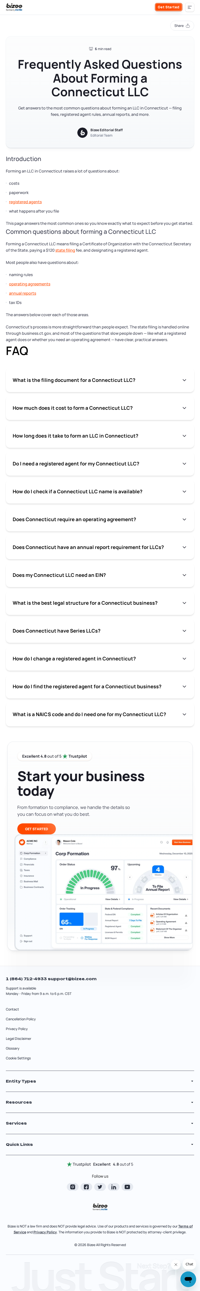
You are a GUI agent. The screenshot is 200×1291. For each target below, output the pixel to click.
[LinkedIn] (114, 1187)
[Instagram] (73, 1187)
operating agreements (29, 284)
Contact (12, 1009)
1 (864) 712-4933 (27, 979)
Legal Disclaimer (18, 1038)
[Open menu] (189, 7)
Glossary (13, 1048)
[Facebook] (86, 1187)
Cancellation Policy (21, 1019)
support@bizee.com (72, 979)
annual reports (22, 293)
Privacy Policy (17, 1028)
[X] (100, 1187)
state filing (65, 250)
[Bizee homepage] (14, 7)
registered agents (25, 201)
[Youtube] (127, 1187)
